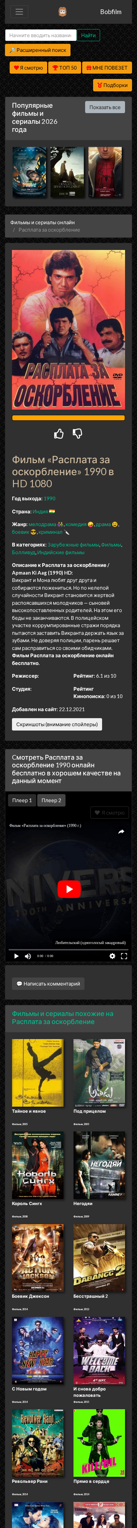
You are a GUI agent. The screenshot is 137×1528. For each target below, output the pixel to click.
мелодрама (42, 524)
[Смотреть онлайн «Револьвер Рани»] (38, 1442)
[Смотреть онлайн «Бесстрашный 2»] (99, 1257)
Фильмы (111, 544)
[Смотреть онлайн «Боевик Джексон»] (38, 1257)
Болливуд (23, 552)
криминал (51, 532)
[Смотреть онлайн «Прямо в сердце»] (99, 1442)
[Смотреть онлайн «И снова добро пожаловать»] (99, 1350)
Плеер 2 (51, 800)
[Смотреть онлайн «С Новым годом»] (38, 1350)
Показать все (105, 107)
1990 (50, 498)
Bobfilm (110, 11)
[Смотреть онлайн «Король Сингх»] (38, 1165)
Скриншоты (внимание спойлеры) (57, 724)
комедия (76, 524)
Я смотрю (112, 813)
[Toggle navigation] (19, 11)
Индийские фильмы (60, 552)
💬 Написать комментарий (48, 984)
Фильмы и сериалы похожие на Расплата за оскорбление (62, 1017)
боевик (20, 532)
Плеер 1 (22, 800)
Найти (88, 35)
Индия (40, 511)
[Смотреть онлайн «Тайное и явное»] (38, 1072)
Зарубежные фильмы (73, 544)
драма (103, 524)
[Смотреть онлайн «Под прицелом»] (99, 1072)
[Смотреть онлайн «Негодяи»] (99, 1165)
